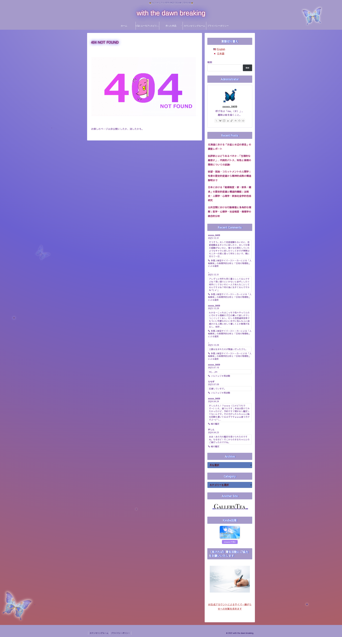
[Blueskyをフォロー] (220, 120)
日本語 (220, 53)
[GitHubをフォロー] (239, 120)
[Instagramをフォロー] (224, 120)
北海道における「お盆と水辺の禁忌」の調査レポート (229, 146)
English (221, 49)
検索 (209, 62)
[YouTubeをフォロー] (228, 120)
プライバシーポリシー (120, 633)
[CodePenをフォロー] (243, 120)
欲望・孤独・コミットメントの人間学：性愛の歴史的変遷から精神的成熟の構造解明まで (229, 176)
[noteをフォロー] (235, 120)
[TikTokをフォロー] (231, 120)
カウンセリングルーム (99, 633)
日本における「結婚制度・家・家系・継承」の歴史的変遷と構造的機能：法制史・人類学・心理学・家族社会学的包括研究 (229, 193)
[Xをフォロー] (216, 120)
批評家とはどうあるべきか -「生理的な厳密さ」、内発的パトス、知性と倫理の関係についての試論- (229, 160)
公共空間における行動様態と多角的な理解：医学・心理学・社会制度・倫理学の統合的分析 (229, 212)
